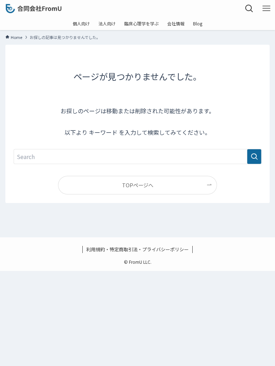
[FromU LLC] (33, 8)
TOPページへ (137, 185)
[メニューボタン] (266, 8)
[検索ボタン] (249, 8)
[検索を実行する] (254, 156)
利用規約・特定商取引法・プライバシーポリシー (137, 249)
